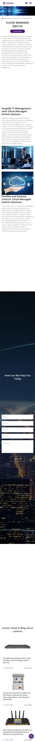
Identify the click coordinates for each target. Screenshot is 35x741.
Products (10, 18)
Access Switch (16, 18)
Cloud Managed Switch (26, 18)
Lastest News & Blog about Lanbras (17, 629)
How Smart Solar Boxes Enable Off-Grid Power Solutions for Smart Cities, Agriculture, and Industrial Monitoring (16, 696)
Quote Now (17, 31)
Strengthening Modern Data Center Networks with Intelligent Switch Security (17, 660)
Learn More (28, 668)
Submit (17, 459)
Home (5, 18)
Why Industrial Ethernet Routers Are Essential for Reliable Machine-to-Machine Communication (17, 732)
